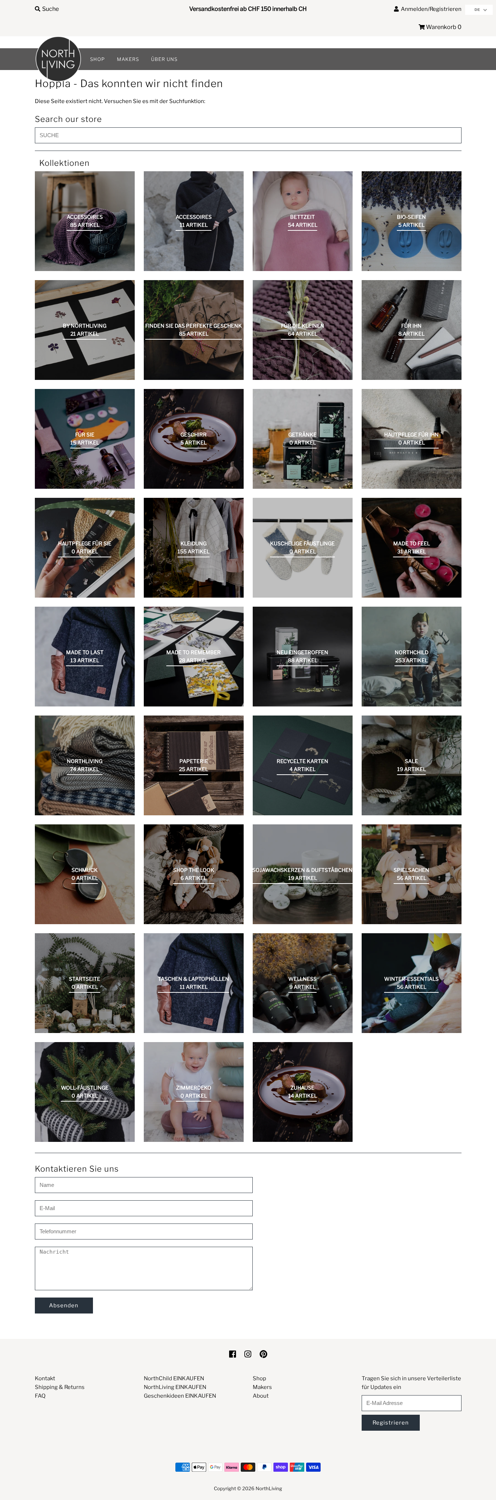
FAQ (40, 1396)
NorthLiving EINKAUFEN (175, 1387)
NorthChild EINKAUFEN (174, 1378)
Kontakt (45, 1378)
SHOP (97, 59)
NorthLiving (269, 1488)
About (261, 1396)
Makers (262, 1387)
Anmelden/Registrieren (430, 9)
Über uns (164, 59)
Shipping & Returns (60, 1387)
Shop (259, 1378)
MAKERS (128, 59)
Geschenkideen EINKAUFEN (180, 1396)
